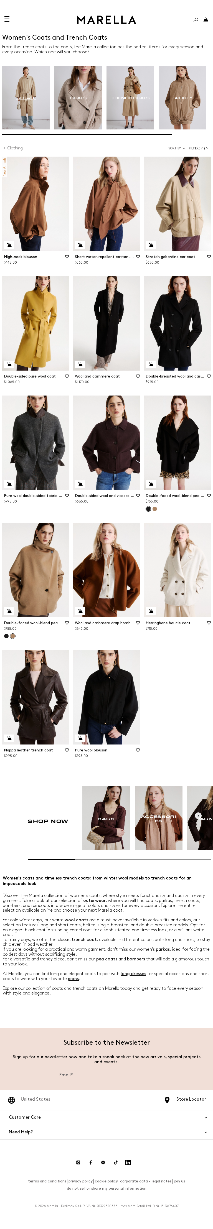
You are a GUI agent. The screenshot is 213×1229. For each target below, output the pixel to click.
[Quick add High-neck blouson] (9, 245)
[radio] (26, 98)
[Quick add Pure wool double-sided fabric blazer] (9, 484)
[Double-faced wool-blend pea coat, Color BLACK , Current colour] (148, 509)
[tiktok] (115, 1162)
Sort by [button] (174, 148)
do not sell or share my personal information (106, 1188)
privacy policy (81, 1181)
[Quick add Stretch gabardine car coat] (151, 245)
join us (179, 1181)
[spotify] (103, 1162)
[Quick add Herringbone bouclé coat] (151, 611)
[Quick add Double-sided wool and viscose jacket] (80, 484)
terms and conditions (47, 1181)
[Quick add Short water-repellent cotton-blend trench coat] (80, 245)
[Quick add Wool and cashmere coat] (80, 364)
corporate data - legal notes (145, 1181)
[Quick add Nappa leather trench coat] (9, 738)
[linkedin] (128, 1162)
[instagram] (78, 1162)
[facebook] (90, 1162)
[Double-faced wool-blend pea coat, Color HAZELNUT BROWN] (155, 509)
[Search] (196, 19)
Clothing (15, 148)
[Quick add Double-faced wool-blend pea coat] (151, 484)
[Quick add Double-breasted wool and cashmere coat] (151, 364)
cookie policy (106, 1181)
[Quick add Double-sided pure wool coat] (9, 364)
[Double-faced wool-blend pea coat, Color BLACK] (6, 636)
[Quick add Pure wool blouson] (80, 738)
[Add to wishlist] (67, 258)
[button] (200, 148)
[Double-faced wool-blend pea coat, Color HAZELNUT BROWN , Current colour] (13, 636)
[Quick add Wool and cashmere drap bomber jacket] (80, 611)
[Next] (198, 816)
